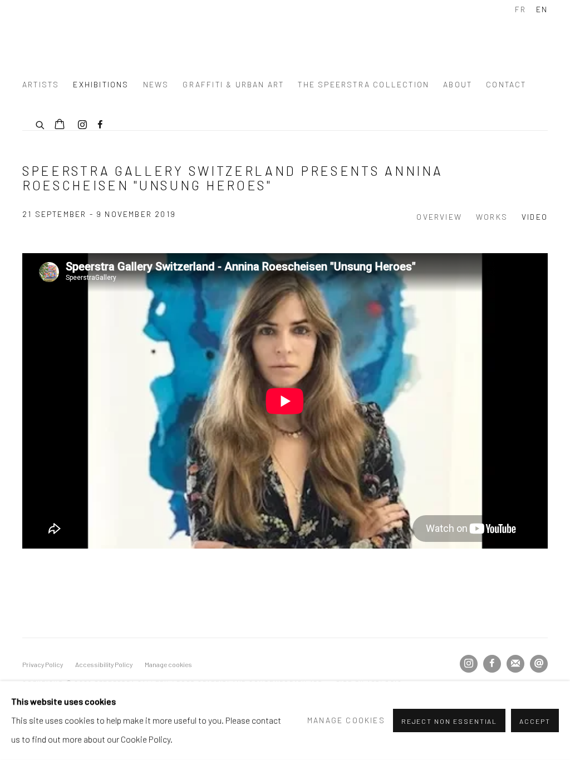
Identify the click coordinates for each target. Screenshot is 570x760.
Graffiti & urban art (233, 84)
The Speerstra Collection (363, 84)
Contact (506, 84)
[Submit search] (41, 123)
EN (542, 9)
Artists (40, 84)
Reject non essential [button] (449, 721)
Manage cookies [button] (168, 664)
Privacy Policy (42, 664)
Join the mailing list (515, 664)
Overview (439, 216)
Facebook (100, 125)
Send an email (539, 664)
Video (535, 216)
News (156, 84)
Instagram (82, 125)
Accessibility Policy (103, 664)
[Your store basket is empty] (59, 125)
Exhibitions (101, 84)
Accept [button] (535, 721)
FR (520, 9)
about (457, 84)
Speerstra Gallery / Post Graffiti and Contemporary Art (161, 35)
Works (492, 216)
